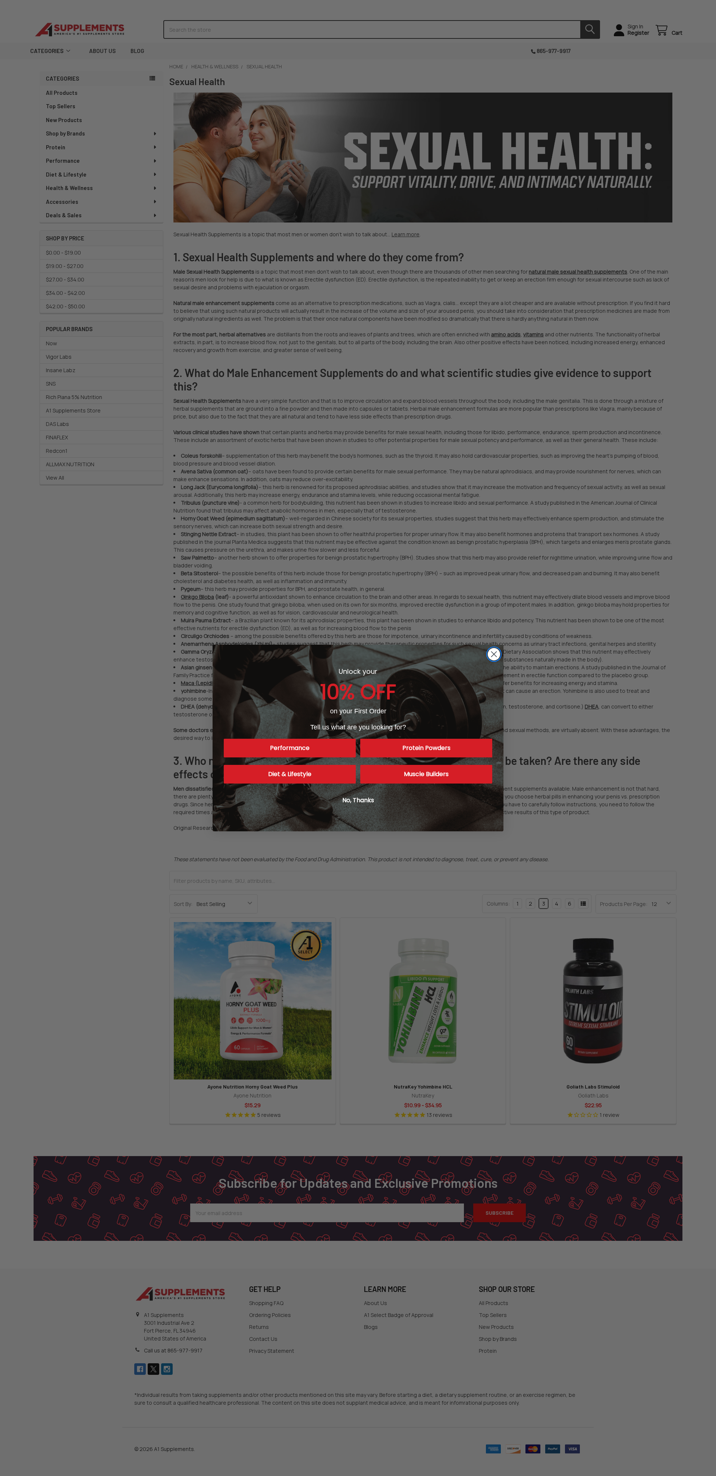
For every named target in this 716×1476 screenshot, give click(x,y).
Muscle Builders (426, 774)
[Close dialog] (493, 654)
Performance (290, 748)
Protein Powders (426, 748)
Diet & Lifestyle (289, 774)
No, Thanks (358, 800)
